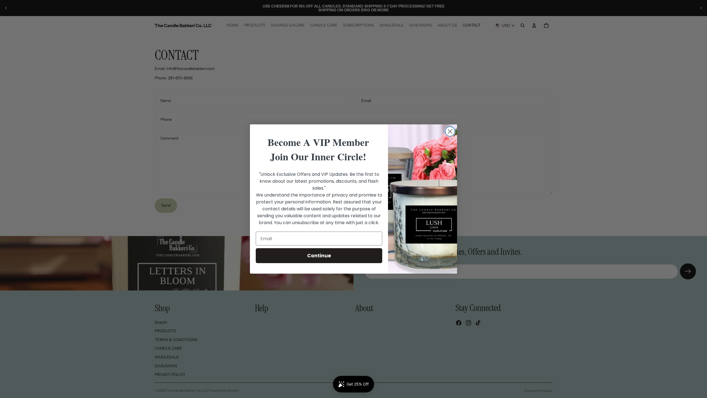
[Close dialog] (450, 131)
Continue (319, 255)
